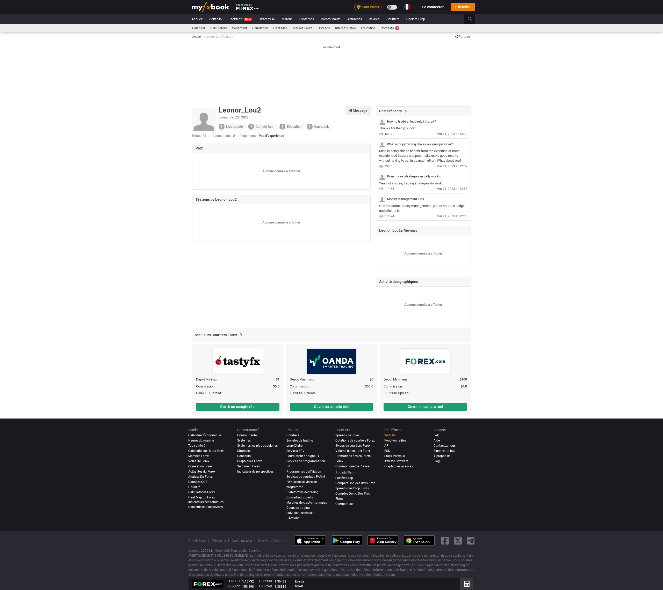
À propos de (442, 456)
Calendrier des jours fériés (206, 451)
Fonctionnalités (395, 440)
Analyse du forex (200, 477)
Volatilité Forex (198, 461)
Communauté (331, 19)
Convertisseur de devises (205, 507)
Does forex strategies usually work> (414, 176)
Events (299, 581)
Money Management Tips (405, 199)
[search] (473, 19)
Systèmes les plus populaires (257, 445)
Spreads (324, 28)
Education (368, 28)
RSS (387, 451)
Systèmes (306, 19)
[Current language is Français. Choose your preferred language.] (407, 7)
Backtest (239, 19)
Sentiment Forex (248, 466)
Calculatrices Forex (201, 492)
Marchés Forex (198, 456)
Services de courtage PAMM (305, 477)
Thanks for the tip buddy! (397, 128)
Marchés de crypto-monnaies (306, 502)
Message (359, 110)
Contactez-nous (445, 445)
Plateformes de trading (302, 492)
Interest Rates (345, 28)
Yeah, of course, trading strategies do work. (411, 183)
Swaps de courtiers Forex (352, 445)
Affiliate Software (396, 461)
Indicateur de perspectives (255, 471)
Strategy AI (267, 19)
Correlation (260, 28)
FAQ (436, 435)
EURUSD (233, 581)
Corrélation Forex (200, 466)
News (299, 586)
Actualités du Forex (201, 471)
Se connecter (433, 7)
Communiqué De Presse (352, 466)
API (386, 445)
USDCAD (265, 586)
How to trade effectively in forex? (411, 121)
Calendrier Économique (204, 435)
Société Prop (415, 19)
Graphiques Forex (249, 461)
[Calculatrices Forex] (466, 584)
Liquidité (194, 487)
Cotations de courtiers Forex (355, 440)
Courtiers (393, 19)
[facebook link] (445, 540)
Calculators (218, 28)
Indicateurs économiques (206, 502)
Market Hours (303, 28)
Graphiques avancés (398, 466)
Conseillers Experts (299, 497)
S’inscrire (463, 7)
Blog (437, 461)
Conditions (197, 540)
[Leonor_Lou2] (382, 121)
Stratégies (244, 451)
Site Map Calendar (272, 540)
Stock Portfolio (394, 456)
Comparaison (345, 503)
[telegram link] (471, 540)
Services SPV (295, 451)
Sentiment (239, 28)
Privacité (219, 540)
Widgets (390, 435)
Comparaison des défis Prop (355, 483)
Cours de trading (298, 507)
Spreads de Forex (347, 435)
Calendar (198, 28)
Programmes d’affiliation (303, 471)
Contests (389, 28)
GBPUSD (265, 581)
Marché (287, 19)
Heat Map (280, 28)
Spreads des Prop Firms (352, 488)
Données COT (197, 482)
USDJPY (233, 586)
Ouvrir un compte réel (238, 407)
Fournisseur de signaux (302, 456)
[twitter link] (458, 540)
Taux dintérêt (197, 445)
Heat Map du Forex (201, 497)
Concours (244, 456)
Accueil (197, 19)
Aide (437, 440)
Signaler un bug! (445, 451)
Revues (374, 19)
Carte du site (242, 540)
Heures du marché (201, 440)
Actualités (354, 19)
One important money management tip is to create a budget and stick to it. (422, 208)
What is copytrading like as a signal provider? (420, 144)
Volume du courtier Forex (353, 451)
